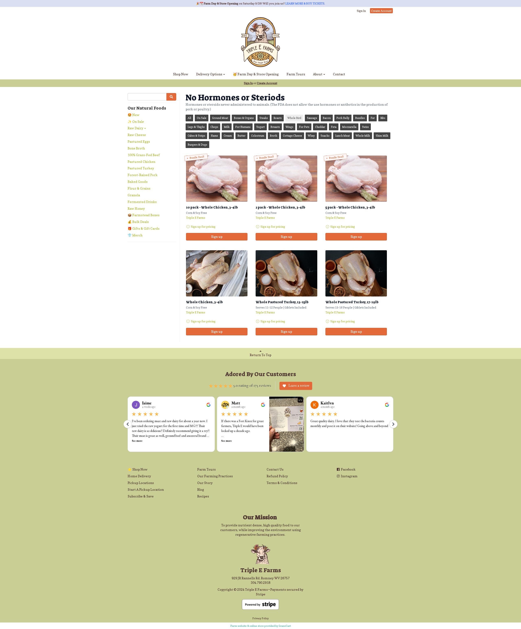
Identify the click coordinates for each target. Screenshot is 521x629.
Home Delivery (139, 476)
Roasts (278, 118)
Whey (311, 135)
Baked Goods (138, 182)
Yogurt (260, 126)
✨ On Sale (136, 122)
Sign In (361, 10)
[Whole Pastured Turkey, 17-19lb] (356, 273)
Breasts (275, 126)
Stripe (260, 594)
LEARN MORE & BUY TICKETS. (305, 3)
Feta (333, 126)
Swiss (365, 126)
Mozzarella (349, 126)
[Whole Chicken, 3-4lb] (216, 273)
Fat (373, 118)
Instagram (349, 476)
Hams (214, 135)
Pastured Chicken (141, 162)
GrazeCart (285, 625)
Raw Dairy (136, 128)
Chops (214, 126)
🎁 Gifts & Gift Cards (144, 228)
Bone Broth (136, 148)
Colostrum (257, 135)
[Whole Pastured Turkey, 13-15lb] (286, 273)
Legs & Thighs (196, 126)
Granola (134, 195)
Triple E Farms (195, 217)
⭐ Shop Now (138, 469)
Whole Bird (294, 118)
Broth (273, 135)
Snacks (325, 135)
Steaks (263, 118)
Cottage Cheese (292, 135)
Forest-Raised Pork (143, 175)
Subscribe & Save (141, 496)
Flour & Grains (139, 188)
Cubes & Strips (196, 135)
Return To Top (260, 355)
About (318, 74)
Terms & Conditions (282, 483)
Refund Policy (277, 476)
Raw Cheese (137, 135)
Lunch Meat (342, 135)
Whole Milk (363, 135)
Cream (228, 135)
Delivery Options (209, 74)
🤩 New (133, 115)
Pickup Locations (141, 483)
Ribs (382, 118)
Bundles (360, 118)
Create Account (381, 10)
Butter (241, 135)
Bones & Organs (244, 118)
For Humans (243, 126)
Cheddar (320, 126)
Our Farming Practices (215, 476)
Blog (200, 489)
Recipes (203, 496)
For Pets (304, 126)
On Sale (201, 118)
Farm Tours (296, 74)
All (189, 118)
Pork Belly (342, 118)
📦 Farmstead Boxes (144, 215)
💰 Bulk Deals (138, 222)
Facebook (348, 469)
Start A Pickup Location (146, 489)
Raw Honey (136, 208)
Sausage (312, 118)
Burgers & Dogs (197, 144)
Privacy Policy (260, 618)
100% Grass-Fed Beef (144, 155)
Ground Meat (220, 118)
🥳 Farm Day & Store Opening (256, 74)
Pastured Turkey (141, 168)
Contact (339, 74)
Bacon (327, 118)
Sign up (216, 237)
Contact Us (275, 469)
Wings (289, 126)
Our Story (205, 483)
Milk (227, 126)
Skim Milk (382, 135)
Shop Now (180, 74)
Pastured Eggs (139, 141)
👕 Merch (135, 235)
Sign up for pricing (203, 226)
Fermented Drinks (142, 202)
